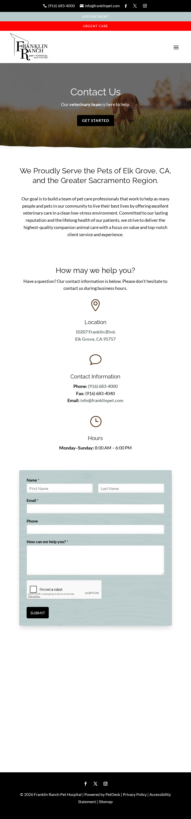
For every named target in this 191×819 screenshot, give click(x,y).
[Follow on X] (95, 784)
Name (33, 480)
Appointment (95, 17)
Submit (37, 612)
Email (32, 500)
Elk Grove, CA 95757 (95, 339)
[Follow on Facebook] (86, 784)
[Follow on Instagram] (105, 784)
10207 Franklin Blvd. (95, 332)
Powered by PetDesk (102, 794)
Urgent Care (95, 26)
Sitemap (106, 801)
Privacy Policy (135, 794)
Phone (32, 521)
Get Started (95, 120)
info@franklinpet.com (101, 400)
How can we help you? (47, 541)
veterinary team (85, 104)
